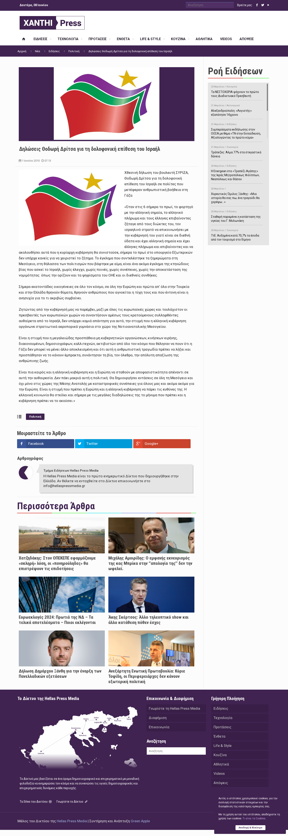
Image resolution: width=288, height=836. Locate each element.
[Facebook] (257, 5)
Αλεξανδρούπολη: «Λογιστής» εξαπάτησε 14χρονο (231, 110)
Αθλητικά (221, 764)
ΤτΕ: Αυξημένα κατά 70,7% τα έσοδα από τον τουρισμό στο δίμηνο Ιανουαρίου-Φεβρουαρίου (235, 237)
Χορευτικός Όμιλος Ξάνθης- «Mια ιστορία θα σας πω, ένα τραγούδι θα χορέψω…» (235, 195)
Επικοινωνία (159, 727)
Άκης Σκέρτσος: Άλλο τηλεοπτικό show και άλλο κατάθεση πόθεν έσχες (148, 620)
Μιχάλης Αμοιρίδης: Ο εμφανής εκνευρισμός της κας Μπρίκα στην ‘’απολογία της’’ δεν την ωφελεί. (150, 563)
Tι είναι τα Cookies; (254, 818)
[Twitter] (262, 5)
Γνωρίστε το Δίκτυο (70, 801)
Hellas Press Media (72, 821)
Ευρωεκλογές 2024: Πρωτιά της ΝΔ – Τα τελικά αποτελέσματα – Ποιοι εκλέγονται (57, 620)
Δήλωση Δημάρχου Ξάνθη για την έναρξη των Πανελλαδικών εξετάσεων (60, 674)
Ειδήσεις (54, 51)
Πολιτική (73, 51)
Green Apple (140, 821)
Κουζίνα (220, 755)
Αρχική (21, 51)
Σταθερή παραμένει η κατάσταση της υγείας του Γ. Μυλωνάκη (236, 216)
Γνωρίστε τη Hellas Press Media (174, 708)
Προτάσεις (222, 727)
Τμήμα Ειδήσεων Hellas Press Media (70, 470)
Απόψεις (221, 783)
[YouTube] (268, 5)
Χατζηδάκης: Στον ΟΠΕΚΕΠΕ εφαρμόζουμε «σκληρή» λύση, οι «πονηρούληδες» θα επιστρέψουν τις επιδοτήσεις (57, 563)
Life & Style (222, 745)
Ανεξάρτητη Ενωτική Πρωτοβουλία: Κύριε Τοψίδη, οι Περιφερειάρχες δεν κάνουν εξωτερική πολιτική (146, 676)
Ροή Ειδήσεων (235, 71)
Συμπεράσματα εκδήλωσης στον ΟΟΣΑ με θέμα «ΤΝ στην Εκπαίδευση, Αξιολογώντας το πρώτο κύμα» (236, 131)
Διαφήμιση (158, 718)
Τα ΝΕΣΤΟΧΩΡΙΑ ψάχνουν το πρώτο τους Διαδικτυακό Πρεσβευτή (235, 91)
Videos (219, 773)
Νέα (37, 51)
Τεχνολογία (223, 718)
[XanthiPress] (52, 22)
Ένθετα (219, 736)
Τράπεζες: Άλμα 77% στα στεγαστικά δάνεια (236, 152)
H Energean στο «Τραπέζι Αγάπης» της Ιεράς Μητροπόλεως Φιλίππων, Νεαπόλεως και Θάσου (235, 173)
